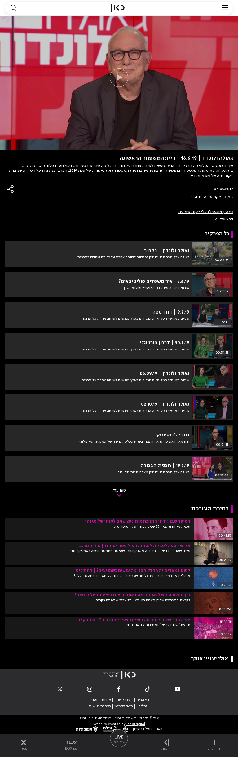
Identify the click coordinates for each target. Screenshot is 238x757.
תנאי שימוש (123, 706)
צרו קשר (123, 700)
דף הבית (142, 700)
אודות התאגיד (100, 700)
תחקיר (195, 197)
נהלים (143, 706)
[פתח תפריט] (225, 8)
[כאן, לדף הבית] (117, 8)
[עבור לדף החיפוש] (13, 8)
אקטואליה (212, 197)
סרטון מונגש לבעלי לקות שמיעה (205, 212)
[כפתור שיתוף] (10, 189)
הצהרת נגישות (100, 706)
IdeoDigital (135, 724)
